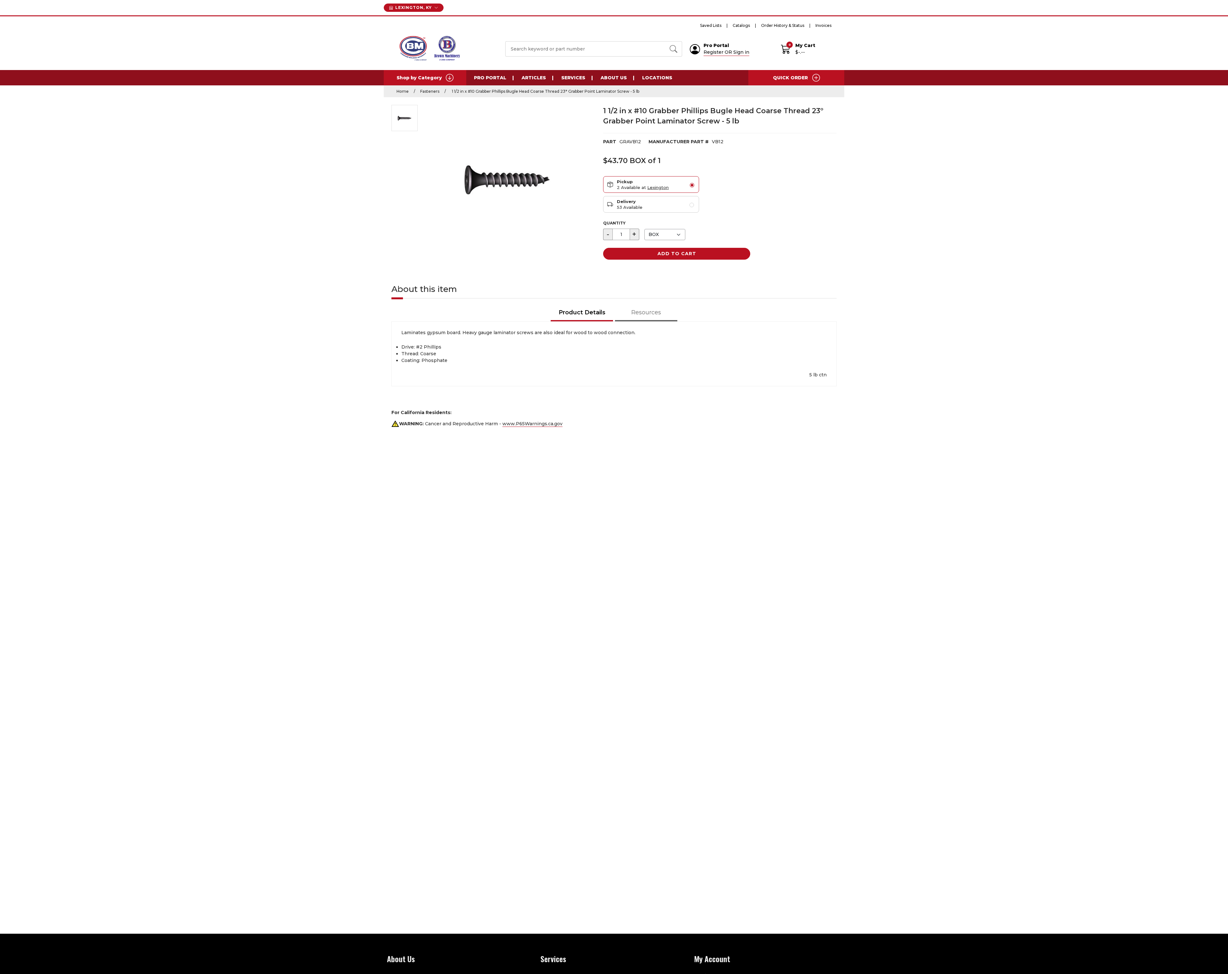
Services (573, 78)
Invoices (823, 25)
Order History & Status (782, 25)
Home (403, 91)
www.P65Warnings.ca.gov (532, 424)
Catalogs (741, 25)
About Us (614, 78)
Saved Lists (710, 25)
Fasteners (429, 91)
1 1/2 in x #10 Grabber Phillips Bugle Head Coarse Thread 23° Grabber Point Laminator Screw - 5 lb (545, 91)
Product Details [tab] (582, 312)
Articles (534, 78)
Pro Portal (490, 78)
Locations (657, 78)
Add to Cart (676, 253)
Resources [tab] (646, 312)
